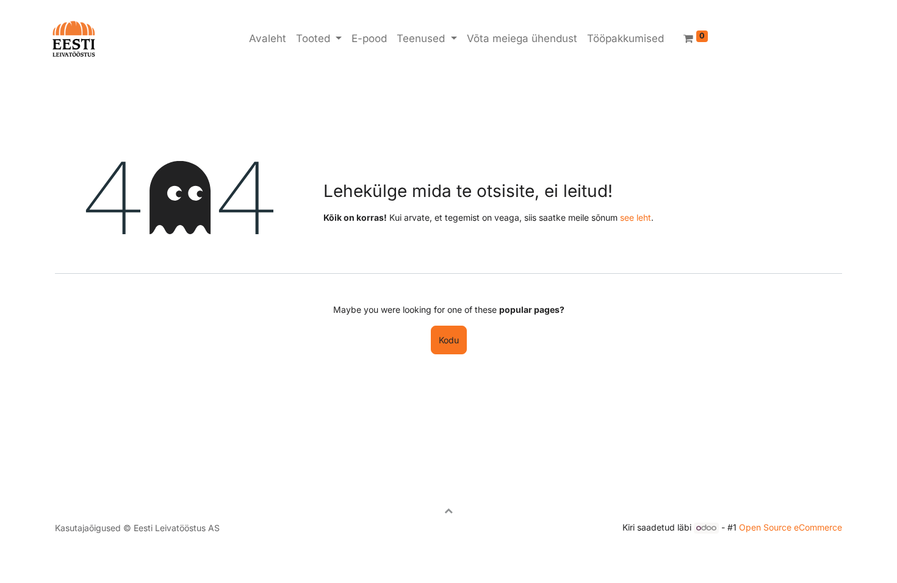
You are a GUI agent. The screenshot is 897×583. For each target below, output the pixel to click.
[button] (448, 510)
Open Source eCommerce (790, 527)
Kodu (449, 340)
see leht (635, 217)
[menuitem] (267, 39)
